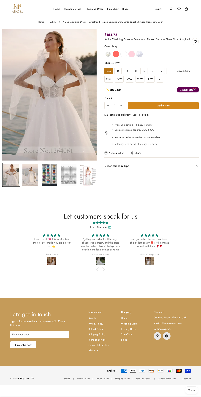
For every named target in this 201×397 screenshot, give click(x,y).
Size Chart (113, 9)
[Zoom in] (89, 35)
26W (108, 79)
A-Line (53, 22)
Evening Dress (95, 9)
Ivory (108, 54)
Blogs (125, 9)
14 (126, 71)
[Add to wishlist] (195, 41)
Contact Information (98, 345)
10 (144, 71)
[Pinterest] (157, 336)
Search (92, 318)
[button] (186, 9)
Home (56, 9)
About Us (93, 350)
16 (118, 71)
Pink (131, 54)
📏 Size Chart (113, 89)
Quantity (109, 98)
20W (140, 79)
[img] (100, 222)
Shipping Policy (96, 334)
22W (129, 79)
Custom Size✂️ (188, 89)
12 (135, 71)
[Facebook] (167, 336)
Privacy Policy (95, 323)
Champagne (124, 54)
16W (108, 71)
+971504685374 (163, 329)
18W (150, 79)
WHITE (139, 54)
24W (119, 79)
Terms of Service (97, 339)
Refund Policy (95, 329)
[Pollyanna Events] (17, 9)
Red (116, 54)
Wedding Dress (72, 9)
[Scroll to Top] (194, 379)
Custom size (183, 71)
